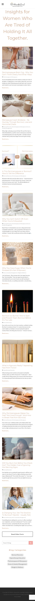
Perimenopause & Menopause (17, 561)
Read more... (5, 87)
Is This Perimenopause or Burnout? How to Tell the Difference (17, 172)
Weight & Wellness (17, 567)
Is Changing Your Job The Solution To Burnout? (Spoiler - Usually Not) (16, 514)
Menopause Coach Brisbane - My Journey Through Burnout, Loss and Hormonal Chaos (17, 122)
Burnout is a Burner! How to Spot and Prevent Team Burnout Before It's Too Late (16, 318)
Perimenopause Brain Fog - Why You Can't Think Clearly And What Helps (17, 73)
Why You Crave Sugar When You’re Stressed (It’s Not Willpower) (16, 269)
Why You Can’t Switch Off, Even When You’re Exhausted (15, 220)
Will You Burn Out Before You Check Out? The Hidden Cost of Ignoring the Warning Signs (17, 465)
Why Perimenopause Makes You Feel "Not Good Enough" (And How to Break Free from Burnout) (16, 415)
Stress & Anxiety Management (17, 564)
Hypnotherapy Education (17, 558)
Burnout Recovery (17, 555)
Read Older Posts (17, 534)
